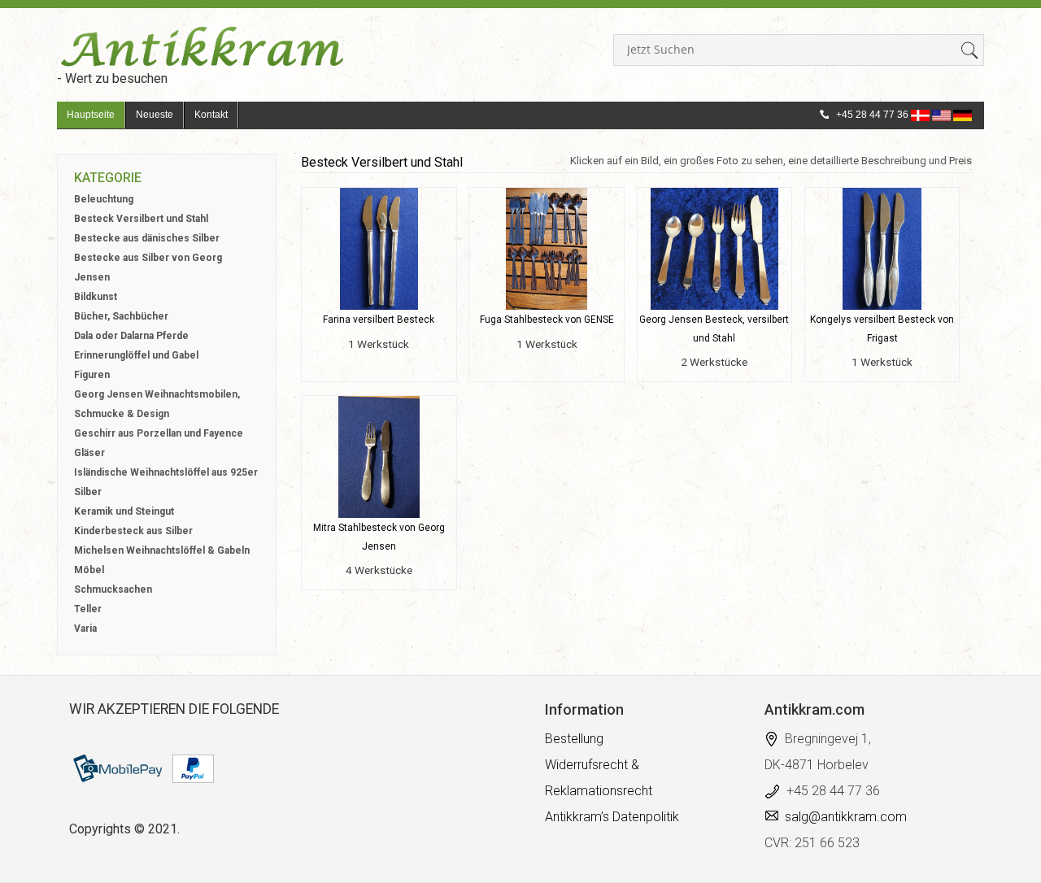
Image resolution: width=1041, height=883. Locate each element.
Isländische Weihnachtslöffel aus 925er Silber (166, 482)
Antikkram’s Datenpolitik (612, 816)
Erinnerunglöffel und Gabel (136, 355)
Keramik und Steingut (124, 511)
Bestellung (574, 738)
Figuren (92, 375)
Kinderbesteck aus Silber (133, 531)
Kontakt (211, 114)
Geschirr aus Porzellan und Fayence (158, 433)
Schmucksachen (113, 589)
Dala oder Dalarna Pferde (131, 335)
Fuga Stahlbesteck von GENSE (547, 319)
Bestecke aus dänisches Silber (147, 238)
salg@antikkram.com (846, 816)
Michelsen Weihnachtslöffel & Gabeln (162, 550)
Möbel (89, 570)
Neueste (154, 114)
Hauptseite (91, 114)
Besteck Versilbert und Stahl (141, 218)
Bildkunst (95, 296)
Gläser (89, 453)
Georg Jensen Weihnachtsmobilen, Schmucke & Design (157, 404)
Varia (85, 628)
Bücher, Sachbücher (121, 316)
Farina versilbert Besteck (378, 319)
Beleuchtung (103, 199)
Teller (88, 609)
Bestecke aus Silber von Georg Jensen (148, 267)
